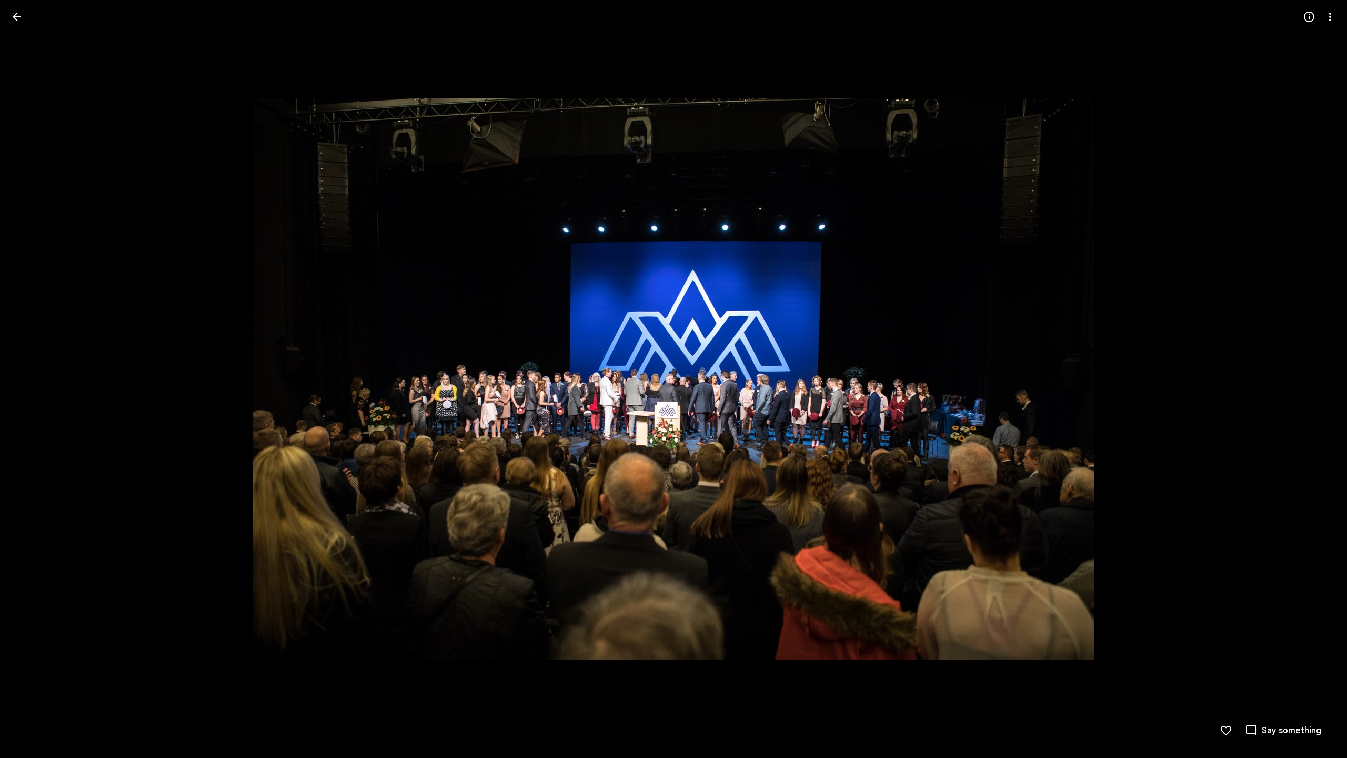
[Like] (1226, 730)
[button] (29, 379)
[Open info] (1309, 16)
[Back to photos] (16, 16)
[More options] (1330, 16)
